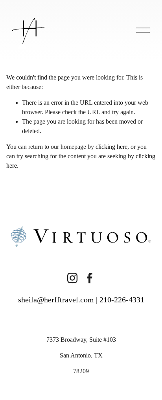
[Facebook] (89, 277)
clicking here (111, 146)
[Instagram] (72, 277)
